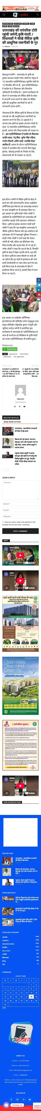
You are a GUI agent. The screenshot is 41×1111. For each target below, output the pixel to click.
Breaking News (13, 20)
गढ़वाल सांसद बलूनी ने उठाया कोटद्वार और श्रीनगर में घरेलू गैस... (26, 881)
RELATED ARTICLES (11, 418)
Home (4, 20)
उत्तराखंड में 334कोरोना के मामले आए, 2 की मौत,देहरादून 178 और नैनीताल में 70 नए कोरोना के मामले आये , (11, 372)
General (25, 23)
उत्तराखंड (32, 23)
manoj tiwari (7, 357)
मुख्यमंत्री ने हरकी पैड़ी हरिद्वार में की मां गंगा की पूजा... (26, 909)
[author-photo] (20, 396)
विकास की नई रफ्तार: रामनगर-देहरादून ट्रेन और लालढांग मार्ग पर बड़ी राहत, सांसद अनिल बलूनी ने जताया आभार (26, 443)
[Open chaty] (6, 1105)
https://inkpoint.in (20, 402)
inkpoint (7, 46)
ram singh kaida (19, 357)
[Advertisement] (20, 832)
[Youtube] (25, 406)
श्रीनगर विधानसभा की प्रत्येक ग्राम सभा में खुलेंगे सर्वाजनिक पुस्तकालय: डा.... (27, 899)
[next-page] (7, 469)
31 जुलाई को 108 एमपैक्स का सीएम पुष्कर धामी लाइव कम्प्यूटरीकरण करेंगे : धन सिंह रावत (30, 372)
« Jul (4, 1008)
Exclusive (18, 23)
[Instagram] (16, 406)
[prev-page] (3, 469)
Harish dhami (24, 354)
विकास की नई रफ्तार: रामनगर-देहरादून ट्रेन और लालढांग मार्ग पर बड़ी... (26, 871)
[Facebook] (11, 1099)
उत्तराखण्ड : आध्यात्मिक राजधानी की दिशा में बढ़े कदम (26, 429)
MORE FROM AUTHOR (12, 422)
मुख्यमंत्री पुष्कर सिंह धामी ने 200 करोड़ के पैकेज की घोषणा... (26, 920)
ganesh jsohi (13, 354)
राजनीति (10, 26)
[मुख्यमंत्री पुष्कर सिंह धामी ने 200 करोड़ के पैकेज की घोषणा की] (8, 922)
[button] (4, 15)
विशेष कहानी (16, 26)
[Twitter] (20, 406)
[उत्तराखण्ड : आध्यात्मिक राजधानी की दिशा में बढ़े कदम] (8, 431)
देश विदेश (5, 26)
